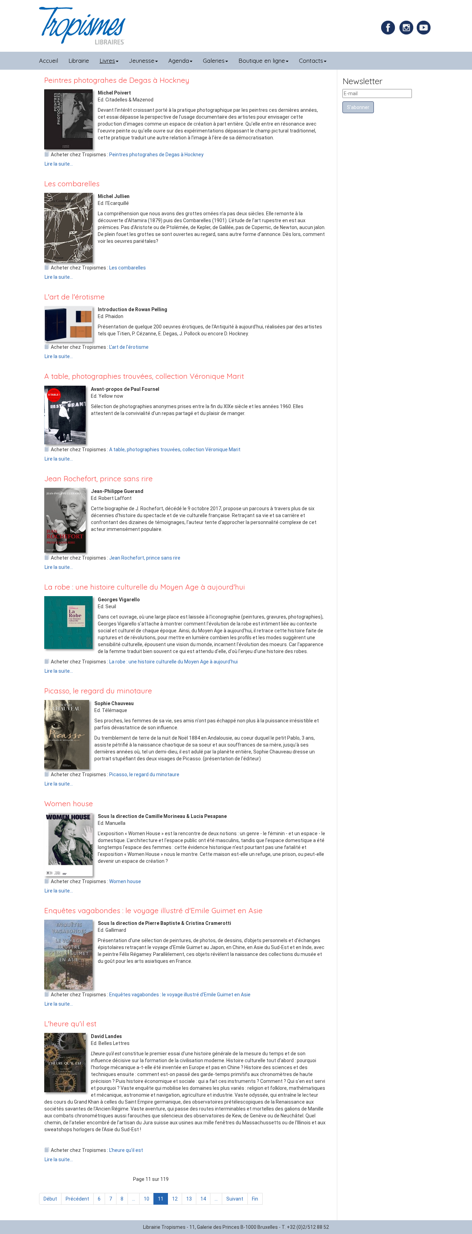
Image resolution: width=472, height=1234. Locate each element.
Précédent (77, 1199)
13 (189, 1199)
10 (146, 1199)
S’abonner (358, 107)
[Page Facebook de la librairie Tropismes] (389, 27)
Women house (68, 803)
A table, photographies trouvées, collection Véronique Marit (144, 376)
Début (50, 1199)
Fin (255, 1199)
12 (175, 1199)
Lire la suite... (59, 164)
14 (203, 1199)
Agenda (178, 60)
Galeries (214, 60)
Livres (107, 60)
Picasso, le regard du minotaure (98, 690)
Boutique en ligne (261, 60)
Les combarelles (72, 183)
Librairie (78, 60)
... (133, 1199)
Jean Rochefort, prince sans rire (98, 478)
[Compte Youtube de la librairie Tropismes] (424, 27)
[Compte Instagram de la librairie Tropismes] (407, 27)
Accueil (48, 60)
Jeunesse (141, 60)
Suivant (234, 1199)
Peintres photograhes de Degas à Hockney (116, 80)
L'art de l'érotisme (74, 296)
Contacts (311, 60)
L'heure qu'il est (70, 1023)
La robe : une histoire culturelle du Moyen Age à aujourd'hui (144, 586)
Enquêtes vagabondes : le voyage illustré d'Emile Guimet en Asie (153, 910)
